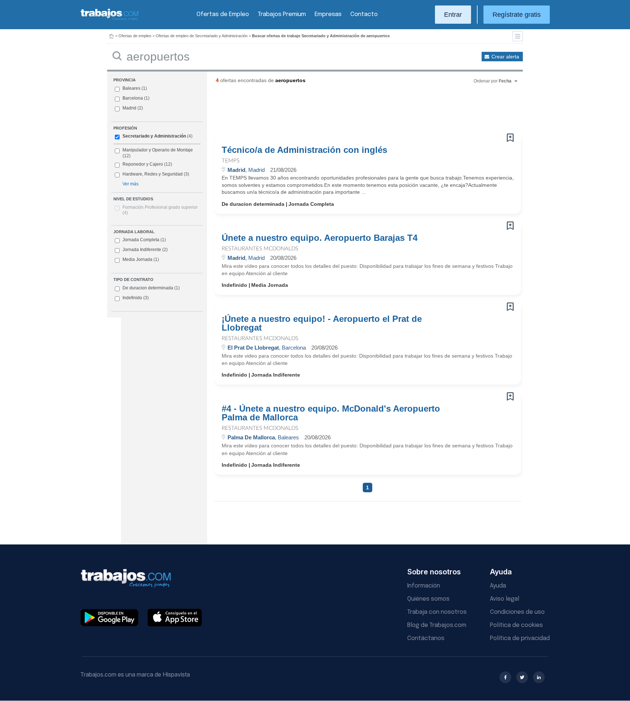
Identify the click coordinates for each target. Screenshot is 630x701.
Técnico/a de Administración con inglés (304, 150)
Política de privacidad (520, 638)
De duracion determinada (151, 287)
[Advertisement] (353, 111)
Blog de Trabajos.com (436, 625)
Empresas (328, 14)
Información (423, 586)
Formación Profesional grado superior (160, 210)
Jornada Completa (144, 239)
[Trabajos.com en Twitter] (522, 677)
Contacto (364, 14)
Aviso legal (504, 599)
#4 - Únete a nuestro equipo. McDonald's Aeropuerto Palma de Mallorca (331, 413)
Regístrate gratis (517, 14)
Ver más (130, 183)
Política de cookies (516, 625)
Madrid (129, 108)
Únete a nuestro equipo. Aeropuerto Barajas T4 (319, 238)
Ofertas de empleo (134, 36)
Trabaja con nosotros (437, 612)
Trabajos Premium (282, 14)
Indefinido (135, 297)
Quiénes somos (428, 599)
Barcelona (132, 98)
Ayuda (498, 586)
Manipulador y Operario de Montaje (157, 150)
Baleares (131, 88)
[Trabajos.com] (109, 19)
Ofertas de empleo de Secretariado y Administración (202, 36)
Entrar (453, 14)
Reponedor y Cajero (142, 164)
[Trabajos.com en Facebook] (505, 677)
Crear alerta (505, 56)
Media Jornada (140, 259)
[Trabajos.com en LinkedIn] (539, 677)
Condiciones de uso (517, 612)
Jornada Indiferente (145, 249)
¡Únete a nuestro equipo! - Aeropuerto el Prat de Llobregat (322, 323)
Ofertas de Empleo (223, 14)
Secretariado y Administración (154, 136)
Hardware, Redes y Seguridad (152, 174)
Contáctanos (425, 638)
